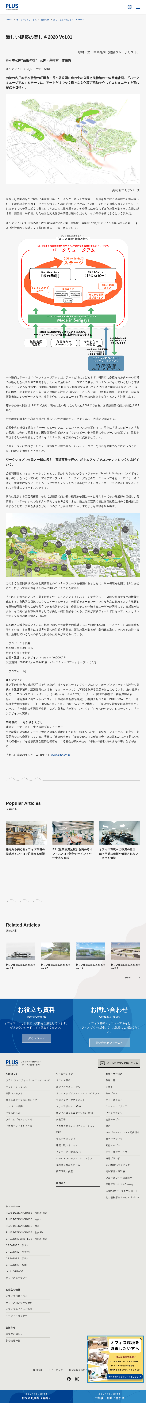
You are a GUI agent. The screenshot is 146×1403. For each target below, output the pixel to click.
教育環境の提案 (64, 1171)
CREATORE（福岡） (17, 1265)
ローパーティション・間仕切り (123, 1132)
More (128, 977)
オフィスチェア (114, 1100)
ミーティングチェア (116, 1106)
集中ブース (112, 1093)
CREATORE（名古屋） (19, 1252)
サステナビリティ (65, 1139)
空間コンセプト (14, 1093)
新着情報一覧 (13, 1340)
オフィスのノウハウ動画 (19, 1309)
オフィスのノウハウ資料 (19, 1302)
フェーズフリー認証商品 (119, 1178)
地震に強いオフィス (67, 1145)
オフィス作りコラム (17, 1296)
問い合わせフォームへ (110, 1042)
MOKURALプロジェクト (119, 1165)
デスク (109, 1087)
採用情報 (38, 1370)
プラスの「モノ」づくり (19, 1119)
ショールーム (13, 1206)
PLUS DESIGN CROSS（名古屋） (25, 1232)
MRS (59, 1132)
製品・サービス (114, 1074)
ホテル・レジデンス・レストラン (74, 1158)
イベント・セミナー (17, 1315)
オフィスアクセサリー (118, 1152)
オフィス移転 (63, 1080)
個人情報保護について (81, 1370)
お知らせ (11, 1327)
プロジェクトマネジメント (70, 1100)
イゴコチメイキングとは (19, 1126)
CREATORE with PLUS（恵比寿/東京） (28, 1239)
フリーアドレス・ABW (68, 1106)
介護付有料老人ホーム (68, 1165)
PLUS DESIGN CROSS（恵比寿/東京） (28, 1213)
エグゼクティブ (114, 1139)
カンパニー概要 (14, 1106)
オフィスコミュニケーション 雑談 (74, 1113)
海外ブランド (113, 1158)
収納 (108, 1126)
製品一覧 (110, 1080)
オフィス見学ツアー (17, 1278)
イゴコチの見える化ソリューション (75, 1126)
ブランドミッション (17, 1087)
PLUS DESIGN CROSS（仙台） (24, 1219)
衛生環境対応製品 (115, 1171)
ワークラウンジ (114, 1113)
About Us (11, 1074)
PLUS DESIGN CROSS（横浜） (24, 1226)
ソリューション (64, 1074)
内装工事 (61, 1119)
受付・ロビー (113, 1145)
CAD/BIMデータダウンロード (122, 1191)
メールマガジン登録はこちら (122, 1063)
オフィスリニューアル (68, 1087)
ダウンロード (36, 1038)
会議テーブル (113, 1119)
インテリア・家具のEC (68, 1152)
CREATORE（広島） (17, 1258)
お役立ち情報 (13, 1289)
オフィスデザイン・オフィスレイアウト (78, 1093)
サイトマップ (55, 1370)
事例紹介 (61, 1183)
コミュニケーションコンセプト (23, 1100)
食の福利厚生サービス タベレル (123, 1197)
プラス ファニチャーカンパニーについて (28, 1080)
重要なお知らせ (14, 1334)
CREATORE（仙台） (17, 1245)
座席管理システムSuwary (120, 1184)
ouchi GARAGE (14, 1271)
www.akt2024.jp (60, 754)
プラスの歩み (13, 1113)
